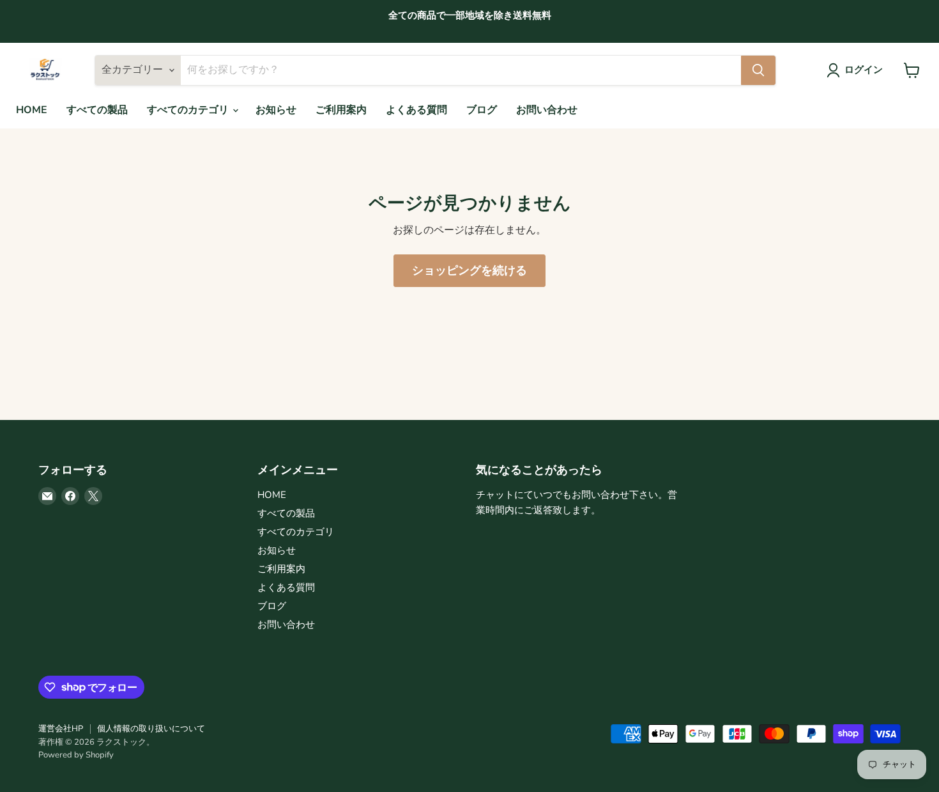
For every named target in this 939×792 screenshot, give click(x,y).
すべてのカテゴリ (189, 110)
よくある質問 (416, 110)
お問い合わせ (546, 110)
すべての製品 (97, 110)
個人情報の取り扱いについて (151, 728)
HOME (31, 110)
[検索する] (758, 70)
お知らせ (276, 110)
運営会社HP (60, 728)
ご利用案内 (341, 110)
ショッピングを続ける (469, 270)
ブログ (481, 110)
